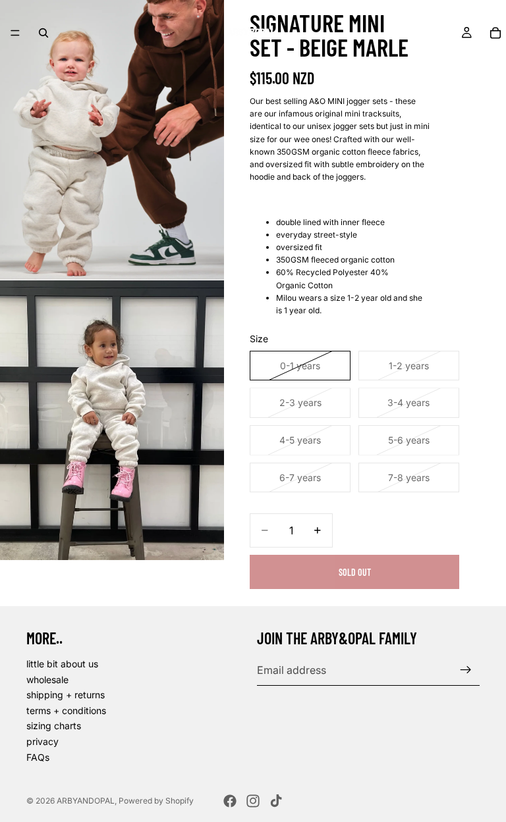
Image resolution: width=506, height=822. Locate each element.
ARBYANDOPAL (86, 801)
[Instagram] (253, 801)
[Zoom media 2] (112, 420)
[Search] (43, 32)
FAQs (37, 756)
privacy (42, 741)
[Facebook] (230, 801)
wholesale (47, 678)
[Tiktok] (276, 801)
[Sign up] (466, 670)
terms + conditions (66, 709)
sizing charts (53, 725)
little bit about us (62, 663)
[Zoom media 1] (112, 140)
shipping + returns (65, 694)
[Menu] (15, 33)
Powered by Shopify (156, 801)
